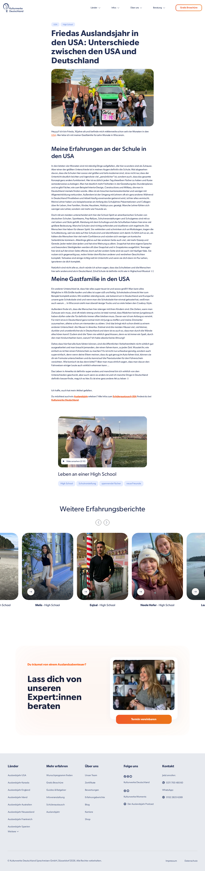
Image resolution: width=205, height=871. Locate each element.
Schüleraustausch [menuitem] (55, 804)
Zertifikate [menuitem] (90, 782)
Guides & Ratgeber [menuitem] (56, 790)
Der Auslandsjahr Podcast (141, 804)
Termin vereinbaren (143, 719)
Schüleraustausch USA (125, 396)
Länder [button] (94, 7)
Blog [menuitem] (87, 804)
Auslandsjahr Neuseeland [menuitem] (21, 812)
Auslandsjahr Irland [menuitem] (17, 797)
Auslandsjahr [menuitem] (53, 812)
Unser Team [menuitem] (91, 775)
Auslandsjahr (81, 396)
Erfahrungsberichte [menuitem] (95, 797)
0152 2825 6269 (174, 797)
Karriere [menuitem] (89, 812)
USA (53, 135)
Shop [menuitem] (87, 819)
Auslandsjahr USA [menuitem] (17, 775)
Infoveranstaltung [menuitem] (55, 797)
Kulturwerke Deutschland (65, 400)
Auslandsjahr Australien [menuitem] (20, 804)
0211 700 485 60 (174, 782)
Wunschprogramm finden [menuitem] (59, 775)
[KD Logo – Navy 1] (13, 8)
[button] (98, 522)
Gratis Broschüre (188, 7)
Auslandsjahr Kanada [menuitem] (18, 782)
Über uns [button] (134, 7)
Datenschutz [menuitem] (191, 861)
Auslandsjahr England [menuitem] (19, 790)
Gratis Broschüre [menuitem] (54, 782)
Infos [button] (114, 7)
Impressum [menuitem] (171, 861)
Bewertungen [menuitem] (92, 790)
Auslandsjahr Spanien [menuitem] (19, 826)
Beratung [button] (157, 7)
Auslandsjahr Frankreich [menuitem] (20, 819)
